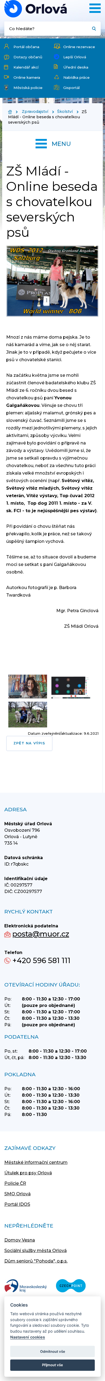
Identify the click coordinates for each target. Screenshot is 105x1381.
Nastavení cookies (27, 1337)
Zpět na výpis (29, 743)
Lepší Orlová (74, 57)
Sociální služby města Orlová (35, 1250)
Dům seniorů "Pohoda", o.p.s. (36, 1261)
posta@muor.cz (40, 934)
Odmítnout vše (52, 1351)
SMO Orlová (17, 1193)
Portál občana (26, 47)
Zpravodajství (35, 111)
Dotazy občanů (27, 57)
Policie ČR (15, 1183)
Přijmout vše (52, 1365)
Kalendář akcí (25, 67)
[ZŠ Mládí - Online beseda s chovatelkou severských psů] (35, 8)
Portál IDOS (17, 1204)
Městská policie (28, 87)
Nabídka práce (76, 77)
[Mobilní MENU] (95, 8)
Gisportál (71, 87)
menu (61, 144)
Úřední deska (75, 67)
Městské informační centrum (36, 1162)
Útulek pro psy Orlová (28, 1172)
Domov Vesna (19, 1240)
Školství (65, 111)
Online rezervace (79, 47)
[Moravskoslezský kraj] (25, 1286)
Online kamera (26, 77)
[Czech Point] (71, 1286)
